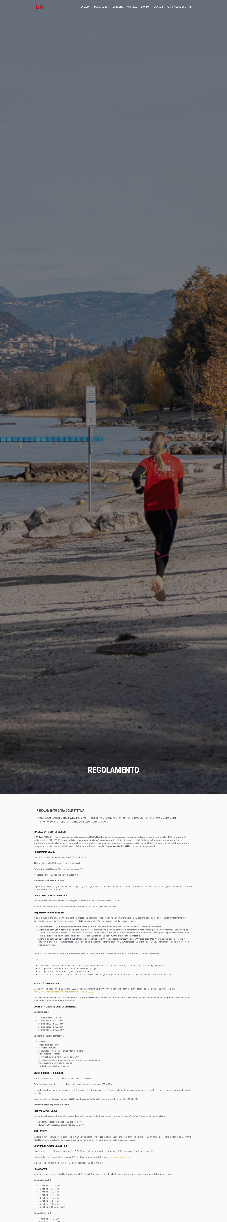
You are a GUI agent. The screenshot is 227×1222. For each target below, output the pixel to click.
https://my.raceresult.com (119, 1157)
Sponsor (145, 7)
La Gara (85, 7)
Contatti (158, 7)
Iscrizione (118, 7)
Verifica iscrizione (176, 7)
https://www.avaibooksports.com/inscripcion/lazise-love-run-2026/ (63, 991)
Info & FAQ (132, 7)
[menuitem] (191, 7)
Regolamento (100, 7)
